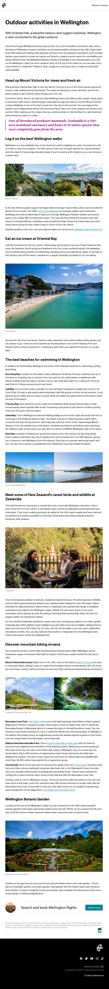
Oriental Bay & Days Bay (15, 485)
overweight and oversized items (59, 789)
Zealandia (9, 590)
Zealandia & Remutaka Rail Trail (18, 712)
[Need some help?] (102, 943)
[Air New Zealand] (4, 5)
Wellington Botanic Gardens (16, 874)
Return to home (100, 5)
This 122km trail (36, 721)
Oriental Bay (10, 331)
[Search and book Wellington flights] (13, 907)
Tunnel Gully (80, 764)
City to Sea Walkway (48, 211)
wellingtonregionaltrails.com (88, 229)
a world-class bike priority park (62, 743)
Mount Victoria (11, 198)
